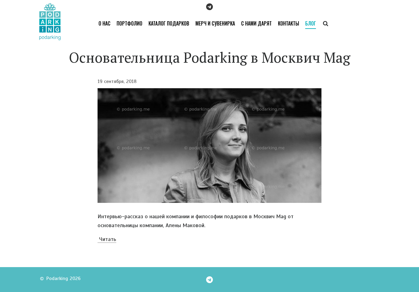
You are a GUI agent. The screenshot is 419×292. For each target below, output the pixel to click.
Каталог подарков (168, 23)
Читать (107, 239)
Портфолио (129, 23)
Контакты (288, 23)
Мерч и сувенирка (215, 23)
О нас (104, 23)
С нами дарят (256, 23)
